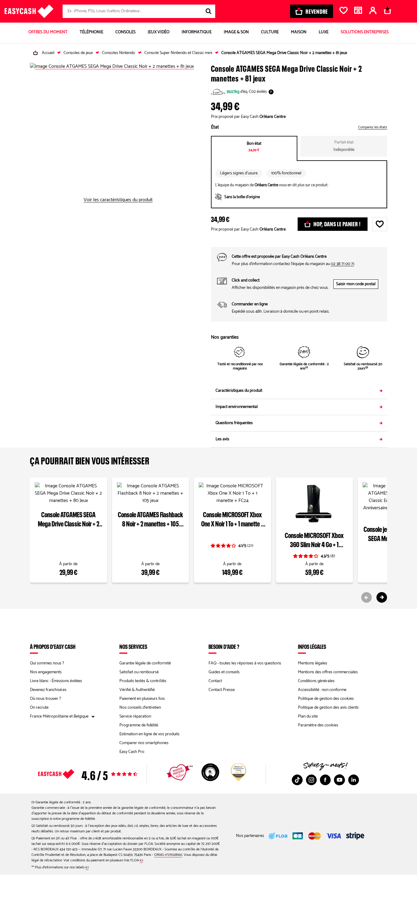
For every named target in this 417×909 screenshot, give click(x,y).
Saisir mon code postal (355, 284)
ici (141, 860)
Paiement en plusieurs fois (142, 698)
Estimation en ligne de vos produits (149, 734)
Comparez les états (372, 127)
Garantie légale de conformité (145, 663)
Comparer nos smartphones (144, 743)
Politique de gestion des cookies (326, 698)
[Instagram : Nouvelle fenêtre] (311, 779)
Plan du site (308, 716)
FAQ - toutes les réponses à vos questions (245, 663)
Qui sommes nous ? (47, 663)
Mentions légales (312, 663)
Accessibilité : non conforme (322, 689)
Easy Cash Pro (131, 751)
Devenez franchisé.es (48, 689)
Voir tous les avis (99, 774)
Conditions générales (316, 681)
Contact (215, 681)
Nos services (133, 646)
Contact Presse (222, 689)
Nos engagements (46, 672)
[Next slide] (381, 597)
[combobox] (139, 11)
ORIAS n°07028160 (168, 855)
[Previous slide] (366, 597)
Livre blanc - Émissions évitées (56, 681)
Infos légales (312, 646)
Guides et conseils (224, 672)
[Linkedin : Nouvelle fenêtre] (353, 779)
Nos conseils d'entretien (140, 707)
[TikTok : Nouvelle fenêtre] (297, 779)
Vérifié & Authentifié (137, 689)
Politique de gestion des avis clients (328, 707)
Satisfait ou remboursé (139, 672)
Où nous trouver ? (45, 698)
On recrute (39, 707)
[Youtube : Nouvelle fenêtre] (339, 779)
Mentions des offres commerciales (328, 672)
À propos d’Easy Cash (52, 646)
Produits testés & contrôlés (142, 681)
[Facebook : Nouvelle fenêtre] (325, 779)
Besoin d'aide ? (224, 646)
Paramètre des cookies (318, 725)
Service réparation (135, 716)
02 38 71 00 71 (342, 263)
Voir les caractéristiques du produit (118, 200)
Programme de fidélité (138, 725)
